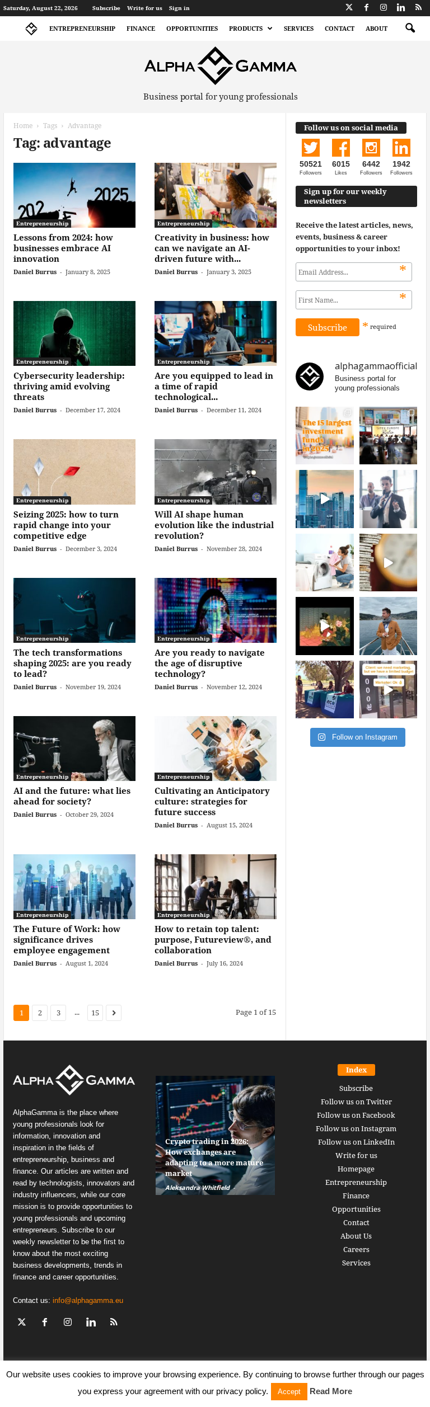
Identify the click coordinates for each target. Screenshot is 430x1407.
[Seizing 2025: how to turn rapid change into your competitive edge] (74, 471)
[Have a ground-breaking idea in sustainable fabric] (325, 563)
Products (246, 28)
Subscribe (106, 8)
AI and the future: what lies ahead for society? (71, 796)
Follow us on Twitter (356, 1102)
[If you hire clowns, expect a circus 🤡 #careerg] (388, 690)
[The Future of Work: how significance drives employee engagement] (74, 886)
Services (299, 28)
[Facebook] (366, 8)
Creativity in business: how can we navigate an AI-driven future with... (212, 248)
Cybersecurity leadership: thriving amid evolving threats (69, 386)
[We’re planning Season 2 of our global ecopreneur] (325, 690)
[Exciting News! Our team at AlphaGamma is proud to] (388, 436)
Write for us (144, 8)
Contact (339, 28)
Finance (141, 28)
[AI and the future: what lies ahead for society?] (74, 748)
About (376, 28)
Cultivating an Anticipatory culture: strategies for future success (212, 801)
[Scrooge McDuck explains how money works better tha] (325, 626)
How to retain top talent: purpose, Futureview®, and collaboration (213, 939)
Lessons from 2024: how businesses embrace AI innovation (63, 248)
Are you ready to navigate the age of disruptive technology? (210, 663)
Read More (331, 1391)
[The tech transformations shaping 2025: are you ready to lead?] (74, 610)
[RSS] (418, 8)
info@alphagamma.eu (88, 1300)
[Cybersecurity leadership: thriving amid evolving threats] (74, 333)
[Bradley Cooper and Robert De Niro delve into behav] (388, 563)
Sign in (179, 8)
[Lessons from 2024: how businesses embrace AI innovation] (74, 195)
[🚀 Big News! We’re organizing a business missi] (325, 499)
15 (95, 1013)
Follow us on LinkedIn (356, 1142)
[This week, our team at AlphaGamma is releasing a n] (388, 626)
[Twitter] (349, 8)
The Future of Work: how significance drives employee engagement (66, 939)
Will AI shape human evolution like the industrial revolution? (214, 525)
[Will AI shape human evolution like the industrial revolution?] (216, 471)
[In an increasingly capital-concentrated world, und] (325, 436)
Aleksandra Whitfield (197, 1187)
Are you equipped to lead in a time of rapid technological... (214, 386)
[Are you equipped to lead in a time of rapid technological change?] (216, 333)
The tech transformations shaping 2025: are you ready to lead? (72, 663)
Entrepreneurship (82, 28)
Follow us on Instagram (356, 1128)
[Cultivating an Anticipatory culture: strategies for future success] (216, 748)
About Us (356, 1236)
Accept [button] (289, 1391)
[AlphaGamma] (220, 65)
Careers (356, 1249)
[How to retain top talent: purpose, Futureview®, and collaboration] (216, 886)
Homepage (356, 1169)
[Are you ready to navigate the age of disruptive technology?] (216, 610)
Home (22, 125)
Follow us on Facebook (356, 1115)
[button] (410, 28)
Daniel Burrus (35, 271)
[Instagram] (383, 8)
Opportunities (192, 28)
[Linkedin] (401, 8)
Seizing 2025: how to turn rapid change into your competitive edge (66, 525)
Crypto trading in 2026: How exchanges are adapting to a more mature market (214, 1157)
